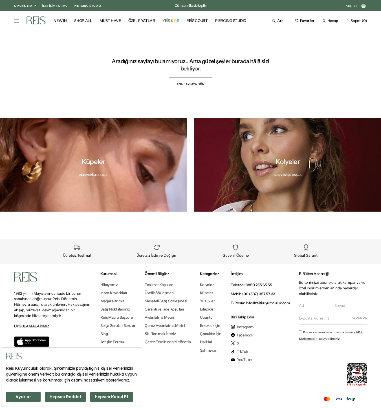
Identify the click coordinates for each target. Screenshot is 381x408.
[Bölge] (363, 6)
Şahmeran (208, 350)
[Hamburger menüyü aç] (16, 21)
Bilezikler (207, 309)
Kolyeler (206, 285)
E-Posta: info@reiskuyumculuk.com (260, 303)
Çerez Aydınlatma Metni (165, 325)
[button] (279, 21)
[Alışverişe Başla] (93, 164)
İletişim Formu (112, 342)
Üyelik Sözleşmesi (159, 293)
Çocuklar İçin (210, 333)
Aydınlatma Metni (159, 317)
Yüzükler (207, 301)
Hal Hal (206, 342)
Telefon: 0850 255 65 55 (251, 285)
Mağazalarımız (112, 301)
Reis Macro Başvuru (116, 317)
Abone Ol (359, 317)
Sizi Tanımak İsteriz (160, 333)
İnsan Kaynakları (113, 293)
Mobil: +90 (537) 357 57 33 (253, 294)
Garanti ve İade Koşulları (164, 309)
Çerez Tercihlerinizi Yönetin (168, 342)
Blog (104, 333)
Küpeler (206, 293)
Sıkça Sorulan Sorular (117, 325)
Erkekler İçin (210, 325)
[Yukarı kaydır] (371, 397)
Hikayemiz (109, 285)
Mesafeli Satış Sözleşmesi (166, 301)
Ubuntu (206, 317)
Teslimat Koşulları (159, 285)
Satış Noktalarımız (115, 309)
